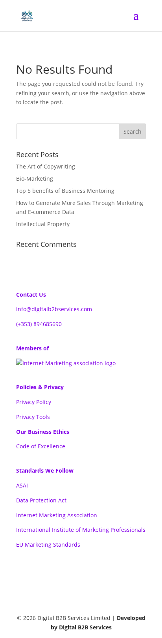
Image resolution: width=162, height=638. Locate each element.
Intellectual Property (43, 224)
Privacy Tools (33, 416)
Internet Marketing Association (56, 515)
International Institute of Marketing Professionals (80, 529)
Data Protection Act (41, 500)
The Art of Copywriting (45, 166)
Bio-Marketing (34, 178)
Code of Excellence (40, 446)
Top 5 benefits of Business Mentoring (65, 190)
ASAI (22, 485)
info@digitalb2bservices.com (54, 309)
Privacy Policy (33, 402)
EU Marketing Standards (48, 544)
